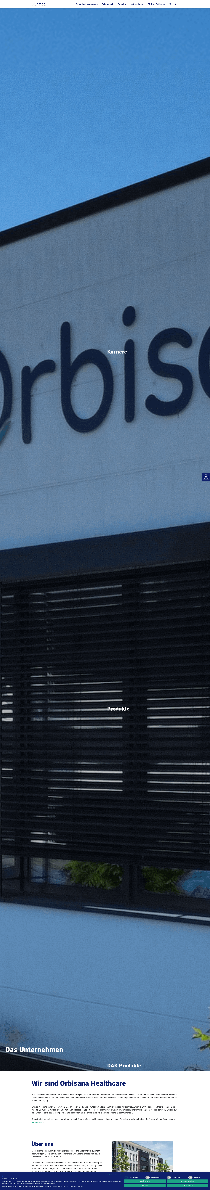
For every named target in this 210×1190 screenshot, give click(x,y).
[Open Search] (175, 4)
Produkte (122, 4)
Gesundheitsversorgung (87, 4)
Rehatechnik (107, 4)
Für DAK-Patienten (156, 4)
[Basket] (170, 4)
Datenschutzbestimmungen (112, 1175)
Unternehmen (137, 4)
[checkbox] (126, 1177)
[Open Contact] (206, 477)
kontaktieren (37, 1122)
